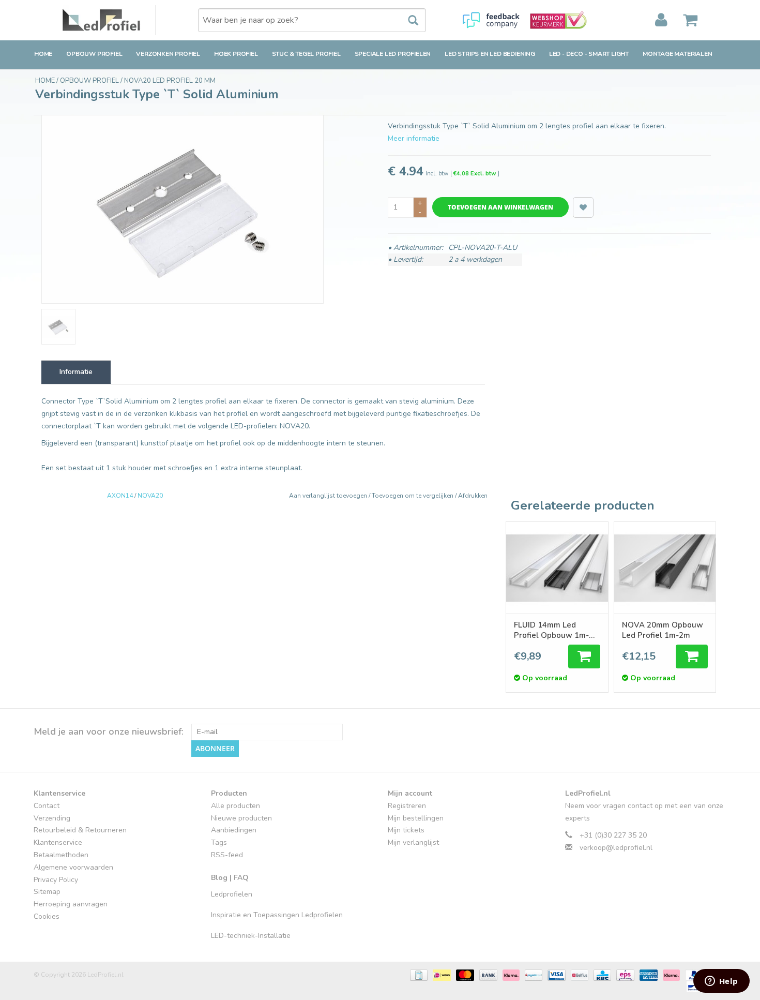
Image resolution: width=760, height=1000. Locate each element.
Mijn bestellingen (416, 818)
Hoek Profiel (236, 54)
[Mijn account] (661, 20)
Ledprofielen (231, 894)
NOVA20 (150, 495)
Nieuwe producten (241, 818)
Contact (46, 806)
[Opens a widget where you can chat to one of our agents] (721, 982)
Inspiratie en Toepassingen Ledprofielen (277, 915)
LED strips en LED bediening (490, 54)
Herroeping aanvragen (71, 904)
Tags (219, 842)
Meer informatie (413, 138)
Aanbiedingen (233, 830)
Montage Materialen (677, 54)
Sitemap (47, 892)
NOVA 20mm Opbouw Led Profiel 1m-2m (662, 630)
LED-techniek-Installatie (251, 936)
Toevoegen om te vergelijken (413, 495)
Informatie (76, 372)
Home (43, 54)
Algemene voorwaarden (73, 867)
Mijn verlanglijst (413, 842)
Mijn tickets (406, 830)
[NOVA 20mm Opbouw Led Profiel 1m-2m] (665, 568)
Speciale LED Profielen (393, 54)
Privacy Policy (56, 880)
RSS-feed (227, 855)
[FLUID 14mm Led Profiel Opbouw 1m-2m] (556, 568)
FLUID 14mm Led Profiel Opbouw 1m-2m (551, 630)
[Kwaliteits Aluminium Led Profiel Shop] (109, 20)
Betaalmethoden (61, 855)
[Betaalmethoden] (417, 974)
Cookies (46, 916)
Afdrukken (473, 495)
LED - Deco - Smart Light (589, 54)
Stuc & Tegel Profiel (306, 54)
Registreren (407, 806)
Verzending (52, 818)
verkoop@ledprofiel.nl (616, 848)
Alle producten (235, 806)
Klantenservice (58, 842)
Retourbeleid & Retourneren (80, 830)
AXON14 (120, 495)
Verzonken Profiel (168, 54)
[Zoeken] (408, 20)
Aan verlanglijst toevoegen (329, 495)
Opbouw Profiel (94, 54)
